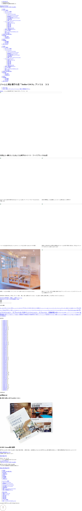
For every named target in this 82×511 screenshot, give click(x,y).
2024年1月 (4, 355)
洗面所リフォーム (68, 314)
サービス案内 (5, 10)
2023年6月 (4, 364)
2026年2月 (4, 324)
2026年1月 (4, 325)
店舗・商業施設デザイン (10, 29)
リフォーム (62, 312)
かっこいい (9, 308)
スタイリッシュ (28, 310)
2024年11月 (4, 343)
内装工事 (9, 24)
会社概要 (4, 40)
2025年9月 (4, 330)
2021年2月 (4, 382)
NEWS (3, 88)
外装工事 (9, 25)
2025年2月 (4, 339)
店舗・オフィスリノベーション (14, 20)
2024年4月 (4, 352)
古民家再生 (9, 19)
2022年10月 (4, 374)
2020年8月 (4, 389)
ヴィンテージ (71, 312)
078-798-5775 (3, 456)
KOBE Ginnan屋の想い (7, 34)
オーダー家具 (8, 30)
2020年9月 (4, 388)
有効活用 (48, 314)
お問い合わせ (5, 44)
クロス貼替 (71, 308)
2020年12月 (4, 384)
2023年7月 (4, 363)
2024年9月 (4, 345)
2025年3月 (4, 338)
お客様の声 (7, 37)
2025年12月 (4, 326)
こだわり (20, 308)
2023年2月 (4, 369)
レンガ (67, 312)
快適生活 (27, 314)
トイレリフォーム (35, 310)
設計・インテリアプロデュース (11, 31)
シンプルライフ (22, 310)
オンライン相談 (8, 11)
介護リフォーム (10, 27)
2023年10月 (4, 359)
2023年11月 (4, 358)
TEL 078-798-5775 (4, 468)
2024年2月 (4, 354)
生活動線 (77, 314)
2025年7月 (4, 333)
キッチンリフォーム (57, 308)
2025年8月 (4, 332)
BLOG (3, 39)
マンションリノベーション (13, 15)
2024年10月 (4, 344)
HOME (3, 9)
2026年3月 (4, 323)
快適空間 (32, 314)
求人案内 (7, 42)
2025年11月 (4, 328)
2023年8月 (4, 362)
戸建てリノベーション (40, 314)
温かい (73, 314)
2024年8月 (4, 347)
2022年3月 (4, 377)
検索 (1, 300)
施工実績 (4, 35)
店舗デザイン (12, 314)
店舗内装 (17, 314)
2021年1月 (4, 383)
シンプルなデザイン (6, 310)
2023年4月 (4, 367)
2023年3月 (4, 368)
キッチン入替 (65, 308)
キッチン (51, 308)
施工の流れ (7, 32)
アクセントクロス (28, 308)
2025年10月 (4, 329)
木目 (53, 314)
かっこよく (15, 308)
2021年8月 (4, 379)
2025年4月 (4, 337)
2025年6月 (4, 334)
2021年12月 (4, 378)
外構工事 (9, 26)
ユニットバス (64, 310)
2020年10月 (4, 387)
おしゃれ (2, 308)
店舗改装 (21, 314)
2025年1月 (4, 340)
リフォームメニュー (9, 21)
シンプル (77, 308)
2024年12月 (4, 342)
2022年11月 (4, 373)
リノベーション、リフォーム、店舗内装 (42, 312)
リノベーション (8, 12)
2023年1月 (4, 371)
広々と (8, 314)
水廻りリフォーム (11, 22)
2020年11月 (4, 386)
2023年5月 (4, 365)
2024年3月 (4, 353)
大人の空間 (77, 312)
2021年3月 (4, 381)
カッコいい (43, 308)
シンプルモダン (16, 310)
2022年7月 (4, 376)
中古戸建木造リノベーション (13, 17)
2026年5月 (4, 321)
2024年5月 (4, 350)
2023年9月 (4, 360)
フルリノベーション (11, 14)
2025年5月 (4, 335)
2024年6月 (4, 349)
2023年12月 (4, 357)
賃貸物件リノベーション (12, 16)
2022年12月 (4, 372)
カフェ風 (47, 308)
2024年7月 (4, 348)
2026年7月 (4, 320)
